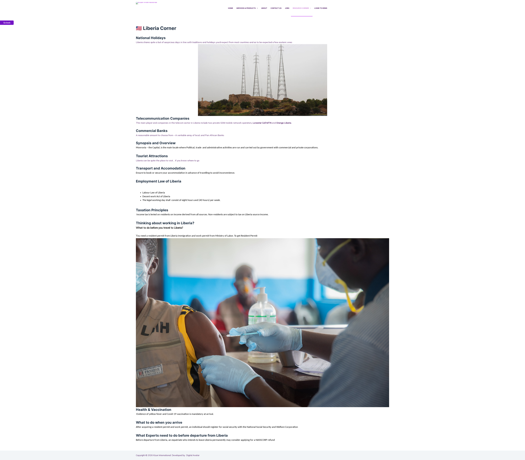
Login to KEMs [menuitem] (320, 8)
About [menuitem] (264, 8)
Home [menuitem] (230, 8)
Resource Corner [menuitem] (301, 8)
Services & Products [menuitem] (246, 8)
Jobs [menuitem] (287, 8)
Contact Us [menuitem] (276, 8)
